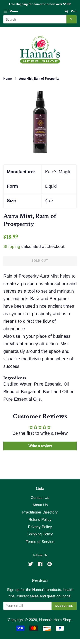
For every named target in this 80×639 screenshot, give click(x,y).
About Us (40, 505)
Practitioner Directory (40, 512)
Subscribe (64, 606)
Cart (73, 11)
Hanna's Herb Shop (55, 620)
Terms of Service (40, 542)
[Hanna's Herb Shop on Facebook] (40, 565)
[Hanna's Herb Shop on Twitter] (30, 565)
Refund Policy (40, 519)
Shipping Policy (40, 534)
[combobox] (34, 19)
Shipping (11, 246)
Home (7, 78)
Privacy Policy (40, 527)
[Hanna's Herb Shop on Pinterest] (49, 565)
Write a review (40, 446)
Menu (13, 11)
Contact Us (40, 498)
